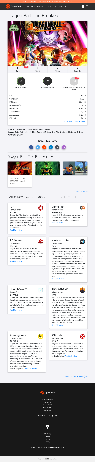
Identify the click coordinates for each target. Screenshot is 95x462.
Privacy (47, 442)
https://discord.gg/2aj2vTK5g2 (59, 1)
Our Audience (47, 405)
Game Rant (58, 206)
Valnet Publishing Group (56, 447)
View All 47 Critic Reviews (75, 121)
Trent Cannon (57, 243)
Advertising (47, 434)
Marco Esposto (58, 338)
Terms (47, 439)
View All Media (81, 191)
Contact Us (47, 410)
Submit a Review (47, 399)
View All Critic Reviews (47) (76, 376)
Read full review (16, 230)
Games (37, 6)
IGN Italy (57, 335)
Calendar (49, 6)
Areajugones (18, 335)
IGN (12, 206)
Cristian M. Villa (16, 338)
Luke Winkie (14, 243)
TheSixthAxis (60, 289)
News (27, 6)
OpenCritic (35, 447)
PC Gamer (16, 240)
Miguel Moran (57, 292)
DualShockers (18, 289)
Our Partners (47, 402)
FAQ (66, 6)
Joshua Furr (14, 292)
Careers (47, 436)
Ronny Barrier (15, 210)
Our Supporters (47, 407)
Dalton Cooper (57, 210)
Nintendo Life (60, 240)
